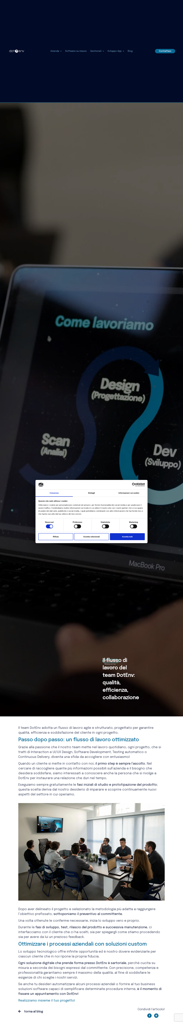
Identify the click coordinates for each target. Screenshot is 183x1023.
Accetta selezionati (91, 536)
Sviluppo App (115, 51)
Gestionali (95, 51)
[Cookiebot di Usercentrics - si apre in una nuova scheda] (134, 485)
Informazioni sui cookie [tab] (129, 493)
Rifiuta (56, 536)
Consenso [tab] (54, 493)
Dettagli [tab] (91, 493)
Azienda (54, 51)
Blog (130, 51)
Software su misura (76, 51)
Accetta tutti (127, 536)
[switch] (77, 526)
